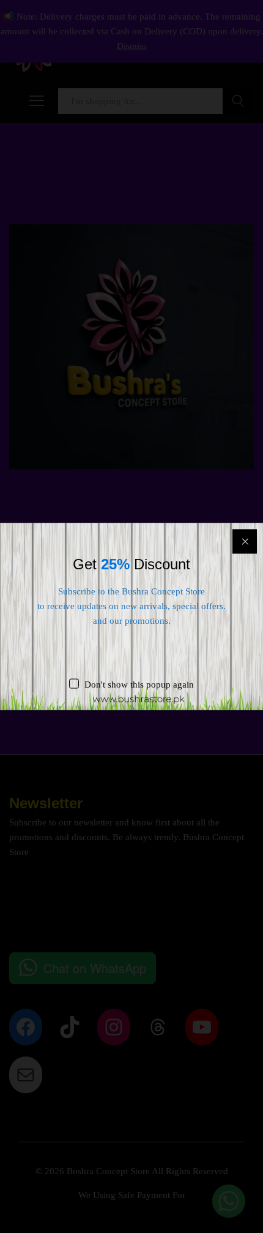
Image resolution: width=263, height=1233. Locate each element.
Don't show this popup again (139, 684)
